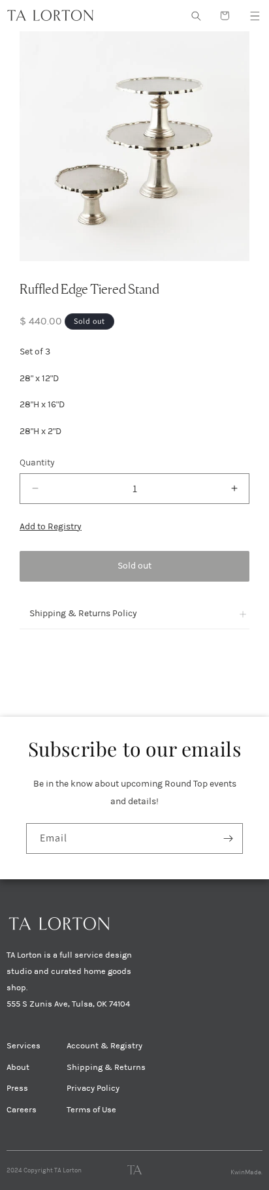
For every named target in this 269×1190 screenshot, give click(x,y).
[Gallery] (134, 146)
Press (17, 1088)
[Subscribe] (228, 838)
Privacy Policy (93, 1088)
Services (23, 1045)
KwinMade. (246, 1172)
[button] (254, 15)
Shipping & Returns (106, 1067)
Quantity (37, 462)
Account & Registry (104, 1045)
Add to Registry (51, 526)
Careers (22, 1109)
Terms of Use (91, 1109)
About (18, 1067)
